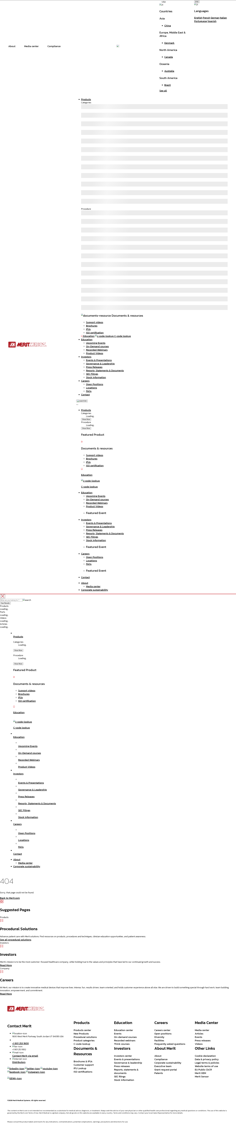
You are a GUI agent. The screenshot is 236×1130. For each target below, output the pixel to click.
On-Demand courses (97, 346)
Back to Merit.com (10, 898)
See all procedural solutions (15, 940)
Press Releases (94, 367)
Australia (169, 71)
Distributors (18, 1062)
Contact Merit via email (25, 1056)
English (198, 18)
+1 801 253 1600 (20, 1043)
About (84, 583)
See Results (5, 603)
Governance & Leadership (100, 363)
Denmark (169, 43)
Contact (85, 394)
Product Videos (94, 353)
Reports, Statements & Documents (105, 370)
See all (163, 90)
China (167, 25)
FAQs (88, 391)
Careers (85, 381)
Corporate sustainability (94, 590)
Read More (6, 965)
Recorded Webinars (97, 350)
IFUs (88, 329)
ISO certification (95, 332)
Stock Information (96, 377)
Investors (86, 357)
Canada (168, 57)
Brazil (167, 85)
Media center (93, 586)
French (206, 18)
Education (86, 339)
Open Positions (94, 384)
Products (86, 99)
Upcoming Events (95, 343)
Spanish (211, 21)
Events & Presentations (99, 360)
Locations (91, 388)
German (215, 18)
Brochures (91, 326)
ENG (197, 2)
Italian (223, 18)
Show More (86, 419)
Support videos (94, 322)
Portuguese (200, 21)
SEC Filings (92, 374)
